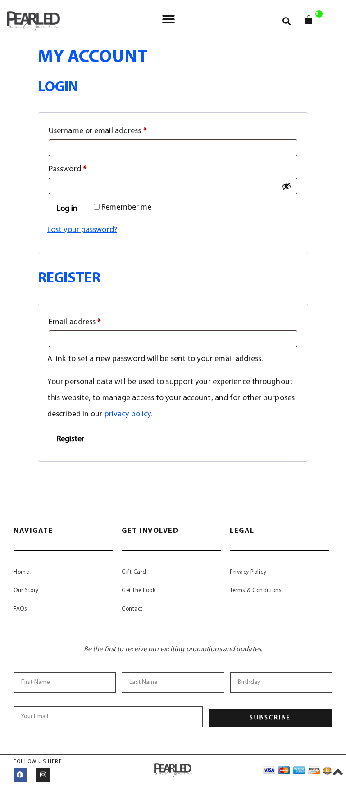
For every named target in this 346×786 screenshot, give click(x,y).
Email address (90, 320)
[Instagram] (43, 775)
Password (83, 167)
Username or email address (113, 129)
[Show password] (286, 186)
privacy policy (127, 415)
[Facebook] (20, 775)
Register (70, 439)
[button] (168, 19)
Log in (67, 209)
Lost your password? (82, 230)
